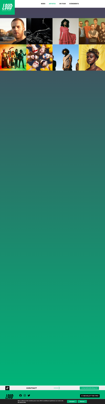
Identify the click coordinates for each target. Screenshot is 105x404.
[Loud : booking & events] (7, 7)
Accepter (71, 401)
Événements (74, 4)
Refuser (82, 401)
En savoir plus (22, 402)
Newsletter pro (90, 396)
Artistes (52, 4)
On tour (62, 4)
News (43, 4)
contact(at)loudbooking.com (89, 388)
